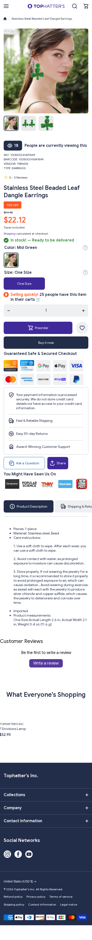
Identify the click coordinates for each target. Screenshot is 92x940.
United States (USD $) (18, 881)
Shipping (9, 233)
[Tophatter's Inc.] (46, 6)
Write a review (46, 663)
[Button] (85, 247)
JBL (71, 724)
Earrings (19, 168)
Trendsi (22, 164)
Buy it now (46, 342)
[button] (85, 6)
